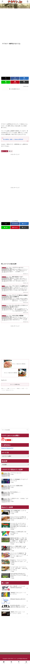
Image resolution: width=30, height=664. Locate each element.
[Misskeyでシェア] (25, 465)
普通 (11, 151)
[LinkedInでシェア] (18, 473)
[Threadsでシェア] (11, 469)
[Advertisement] (15, 25)
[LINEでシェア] (5, 473)
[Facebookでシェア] (5, 469)
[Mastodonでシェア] (11, 465)
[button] (24, 82)
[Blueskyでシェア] (18, 465)
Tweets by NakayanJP (6, 448)
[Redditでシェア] (18, 469)
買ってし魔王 (5, 151)
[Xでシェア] (5, 465)
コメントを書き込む (15, 384)
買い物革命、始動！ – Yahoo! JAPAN (12, 139)
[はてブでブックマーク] (25, 469)
